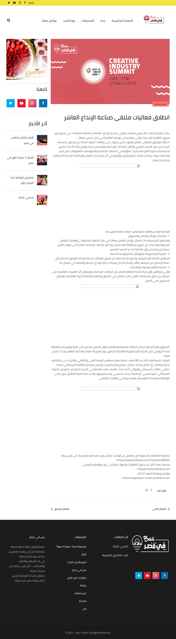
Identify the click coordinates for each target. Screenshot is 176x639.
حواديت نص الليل (76, 577)
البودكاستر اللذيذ (76, 562)
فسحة (82, 600)
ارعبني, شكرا (26, 197)
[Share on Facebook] (151, 490)
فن (84, 608)
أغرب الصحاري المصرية (115, 555)
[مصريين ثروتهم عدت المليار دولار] (42, 179)
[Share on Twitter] (146, 490)
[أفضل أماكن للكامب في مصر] (42, 139)
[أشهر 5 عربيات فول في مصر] (42, 159)
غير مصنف (80, 593)
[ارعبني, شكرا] (42, 199)
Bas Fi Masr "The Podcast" (71, 546)
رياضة (83, 585)
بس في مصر (79, 569)
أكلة (83, 554)
